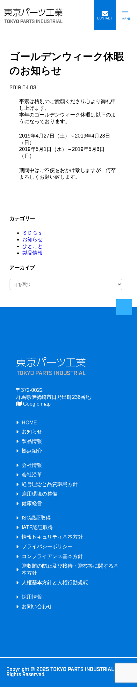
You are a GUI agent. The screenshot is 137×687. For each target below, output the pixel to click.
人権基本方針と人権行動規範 (55, 582)
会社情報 (32, 465)
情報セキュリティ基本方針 (52, 537)
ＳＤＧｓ (32, 232)
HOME (29, 422)
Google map (36, 404)
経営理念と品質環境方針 (50, 484)
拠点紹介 (32, 450)
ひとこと (32, 246)
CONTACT (104, 18)
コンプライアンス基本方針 (52, 556)
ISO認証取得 (36, 517)
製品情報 (32, 253)
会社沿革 (32, 474)
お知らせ (32, 239)
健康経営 (32, 503)
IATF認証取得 (37, 527)
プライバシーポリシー (47, 546)
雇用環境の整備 (39, 494)
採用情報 (32, 597)
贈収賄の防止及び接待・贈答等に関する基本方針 (70, 569)
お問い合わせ (37, 606)
